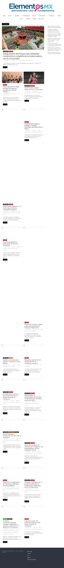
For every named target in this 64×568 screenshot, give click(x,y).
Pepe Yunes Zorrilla (27, 330)
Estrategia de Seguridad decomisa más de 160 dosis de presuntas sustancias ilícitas (54, 31)
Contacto (29, 553)
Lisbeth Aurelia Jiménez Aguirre (11, 488)
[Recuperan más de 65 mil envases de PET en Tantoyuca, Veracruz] (34, 345)
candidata (26, 92)
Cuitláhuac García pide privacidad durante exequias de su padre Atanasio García (54, 40)
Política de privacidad (31, 559)
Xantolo (14, 366)
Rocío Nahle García (25, 60)
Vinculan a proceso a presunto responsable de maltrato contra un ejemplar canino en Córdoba (55, 49)
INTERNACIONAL (26, 15)
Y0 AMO (59, 15)
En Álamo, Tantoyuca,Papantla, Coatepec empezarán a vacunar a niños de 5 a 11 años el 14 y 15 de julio (11, 524)
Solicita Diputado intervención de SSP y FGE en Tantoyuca (12, 435)
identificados (26, 403)
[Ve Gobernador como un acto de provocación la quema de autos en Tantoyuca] (12, 379)
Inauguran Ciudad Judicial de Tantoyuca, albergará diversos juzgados (11, 483)
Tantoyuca (31, 60)
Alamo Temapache (6, 530)
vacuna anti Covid (10, 534)
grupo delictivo (32, 529)
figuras (18, 364)
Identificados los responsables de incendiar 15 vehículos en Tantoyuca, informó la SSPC (33, 397)
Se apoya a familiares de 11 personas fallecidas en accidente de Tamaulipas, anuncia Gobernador (33, 484)
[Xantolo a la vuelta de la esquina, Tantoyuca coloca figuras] (12, 345)
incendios (32, 453)
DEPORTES (28, 18)
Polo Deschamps (14, 248)
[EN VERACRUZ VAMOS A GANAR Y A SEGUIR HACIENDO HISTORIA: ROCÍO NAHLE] (34, 109)
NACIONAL (17, 15)
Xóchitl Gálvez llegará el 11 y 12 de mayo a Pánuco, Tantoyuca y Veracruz (12, 207)
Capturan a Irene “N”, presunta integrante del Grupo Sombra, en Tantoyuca (32, 523)
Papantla (16, 532)
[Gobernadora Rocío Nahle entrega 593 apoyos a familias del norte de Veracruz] (12, 72)
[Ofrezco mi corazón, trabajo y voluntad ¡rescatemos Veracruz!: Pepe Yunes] (34, 227)
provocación (18, 402)
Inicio (4, 15)
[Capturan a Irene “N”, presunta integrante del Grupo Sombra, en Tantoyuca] (34, 506)
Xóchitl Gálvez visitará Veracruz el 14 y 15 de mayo (33, 88)
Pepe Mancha (5, 212)
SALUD (21, 18)
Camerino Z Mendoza (14, 530)
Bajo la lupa (41, 18)
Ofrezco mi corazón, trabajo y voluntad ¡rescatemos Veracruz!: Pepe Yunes (33, 326)
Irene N (36, 529)
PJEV (18, 488)
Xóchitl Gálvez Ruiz (39, 92)
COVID (5, 519)
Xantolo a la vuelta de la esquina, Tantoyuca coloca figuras (11, 361)
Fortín (8, 532)
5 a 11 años (18, 529)
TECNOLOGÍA (51, 15)
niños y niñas (11, 532)
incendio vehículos (12, 402)
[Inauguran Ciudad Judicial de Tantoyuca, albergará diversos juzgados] (12, 467)
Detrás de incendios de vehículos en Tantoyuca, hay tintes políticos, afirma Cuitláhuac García (33, 447)
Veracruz (13, 212)
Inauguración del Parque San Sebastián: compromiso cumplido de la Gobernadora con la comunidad (22, 56)
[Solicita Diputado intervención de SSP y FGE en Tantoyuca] (12, 419)
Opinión (28, 557)
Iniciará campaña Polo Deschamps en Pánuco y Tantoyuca (11, 243)
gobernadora (19, 60)
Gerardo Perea (5, 366)
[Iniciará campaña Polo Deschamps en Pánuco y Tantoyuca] (12, 227)
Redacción (14, 60)
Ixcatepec (33, 490)
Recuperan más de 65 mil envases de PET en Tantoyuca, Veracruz (32, 361)
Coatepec (4, 532)
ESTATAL (10, 15)
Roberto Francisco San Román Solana (13, 440)
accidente (26, 490)
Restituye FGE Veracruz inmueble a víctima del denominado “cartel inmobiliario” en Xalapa (55, 35)
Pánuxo (18, 211)
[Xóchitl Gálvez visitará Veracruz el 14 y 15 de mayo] (34, 72)
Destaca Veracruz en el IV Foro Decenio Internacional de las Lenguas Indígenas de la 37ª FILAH (55, 44)
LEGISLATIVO (16, 432)
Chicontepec (40, 329)
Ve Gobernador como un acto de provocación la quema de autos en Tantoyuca (11, 396)
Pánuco (30, 92)
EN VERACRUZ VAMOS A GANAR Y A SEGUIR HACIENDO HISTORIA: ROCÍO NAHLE (33, 126)
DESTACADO (6, 51)
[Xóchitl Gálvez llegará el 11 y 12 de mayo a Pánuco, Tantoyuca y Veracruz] (12, 109)
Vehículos (26, 405)
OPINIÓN (34, 18)
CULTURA (34, 15)
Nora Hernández (35, 91)
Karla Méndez (13, 211)
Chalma (29, 490)
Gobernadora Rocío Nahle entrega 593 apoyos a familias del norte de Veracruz (11, 89)
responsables (32, 403)
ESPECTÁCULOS (42, 15)
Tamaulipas (38, 490)
